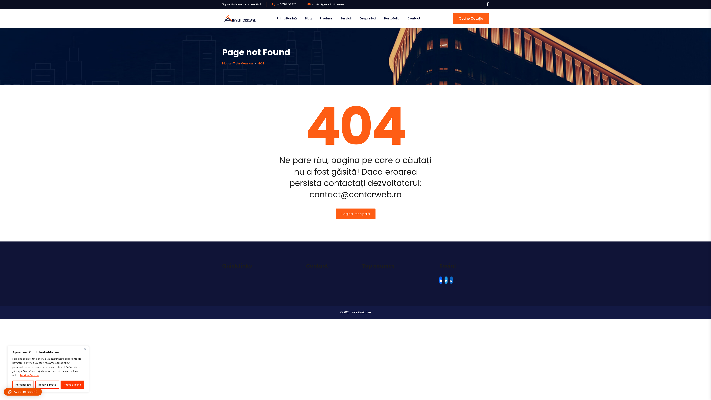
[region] (48, 369)
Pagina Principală (355, 213)
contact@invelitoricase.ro (328, 4)
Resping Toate (47, 384)
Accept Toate (72, 384)
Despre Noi (368, 18)
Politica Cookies (29, 375)
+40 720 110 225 (286, 4)
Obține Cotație (471, 18)
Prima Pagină (287, 18)
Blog (308, 18)
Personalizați (23, 384)
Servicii (346, 18)
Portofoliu (391, 18)
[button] (23, 392)
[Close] (85, 349)
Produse (326, 18)
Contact (414, 18)
